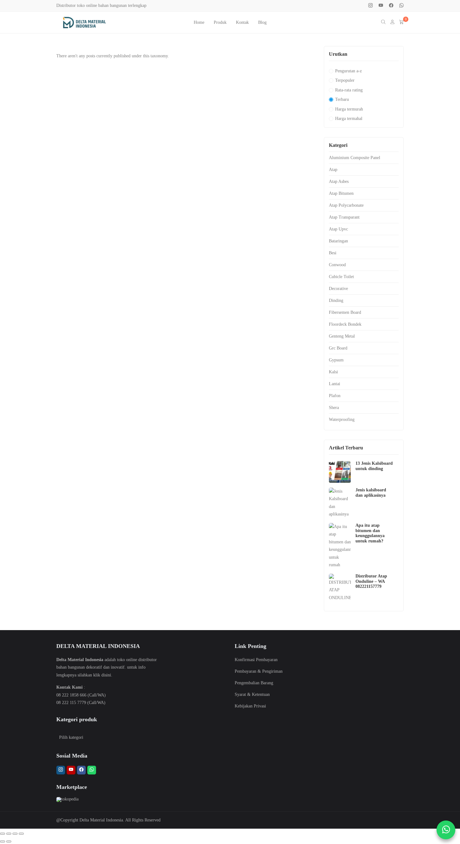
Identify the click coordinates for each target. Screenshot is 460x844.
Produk (220, 22)
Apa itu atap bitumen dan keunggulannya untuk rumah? (370, 533)
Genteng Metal (342, 336)
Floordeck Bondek (345, 324)
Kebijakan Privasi (250, 706)
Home (199, 22)
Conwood (337, 264)
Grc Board (338, 348)
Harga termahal (348, 118)
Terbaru (342, 99)
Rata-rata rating (349, 90)
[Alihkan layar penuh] (8, 834)
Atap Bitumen (341, 193)
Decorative (338, 288)
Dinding (336, 300)
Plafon (334, 395)
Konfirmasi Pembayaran (256, 659)
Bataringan (338, 241)
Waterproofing (342, 419)
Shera (334, 407)
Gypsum (336, 360)
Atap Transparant (344, 217)
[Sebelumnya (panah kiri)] (2, 841)
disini (106, 675)
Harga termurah (349, 109)
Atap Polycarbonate (346, 205)
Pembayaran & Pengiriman (259, 671)
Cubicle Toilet (341, 276)
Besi (332, 253)
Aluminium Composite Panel (354, 157)
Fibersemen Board (345, 312)
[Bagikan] (15, 834)
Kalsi (333, 372)
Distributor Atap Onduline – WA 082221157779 (371, 581)
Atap (333, 169)
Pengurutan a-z (348, 71)
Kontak (242, 22)
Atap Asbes (339, 181)
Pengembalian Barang (254, 683)
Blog (262, 22)
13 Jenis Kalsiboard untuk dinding (374, 466)
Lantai (334, 383)
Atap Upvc (338, 229)
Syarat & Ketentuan (252, 694)
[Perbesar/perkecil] (2, 834)
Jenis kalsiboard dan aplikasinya (370, 493)
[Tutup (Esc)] (21, 834)
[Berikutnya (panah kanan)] (8, 841)
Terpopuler (345, 80)
